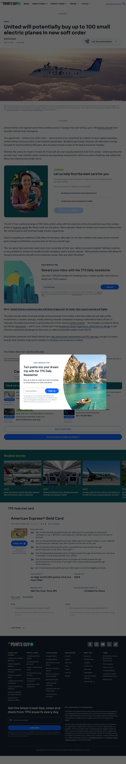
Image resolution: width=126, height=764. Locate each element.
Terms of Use (52, 398)
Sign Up (51, 391)
